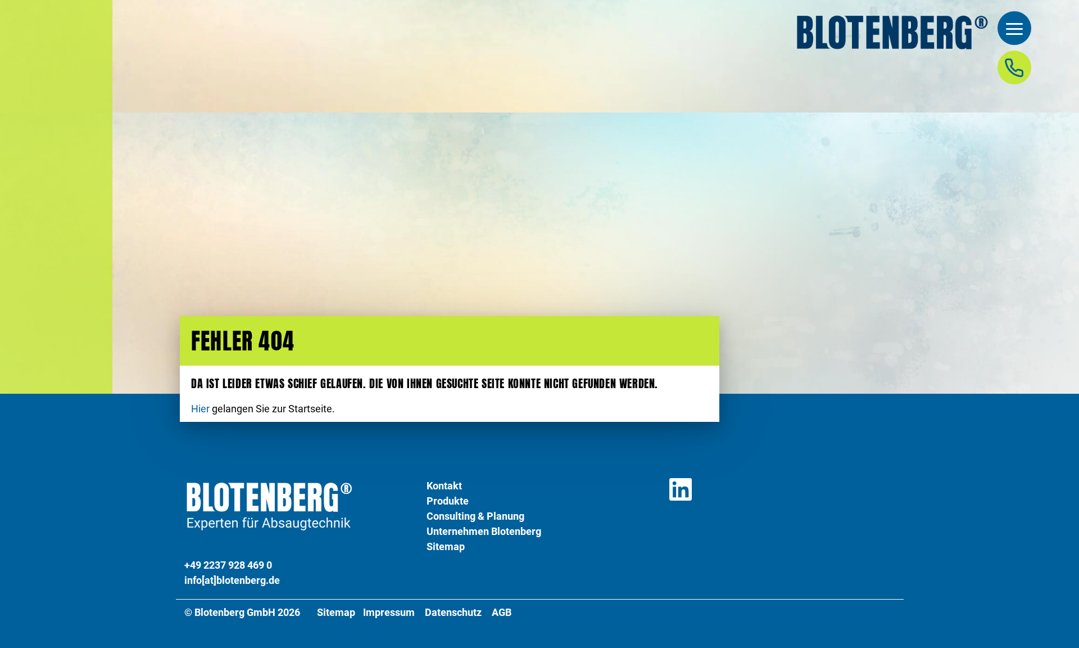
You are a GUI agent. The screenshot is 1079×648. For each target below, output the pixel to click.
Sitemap (446, 546)
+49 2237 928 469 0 (228, 565)
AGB (501, 612)
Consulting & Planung (475, 516)
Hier (200, 409)
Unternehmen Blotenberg (484, 531)
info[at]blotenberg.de (232, 580)
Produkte (448, 501)
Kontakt (444, 486)
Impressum (389, 612)
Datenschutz (453, 612)
